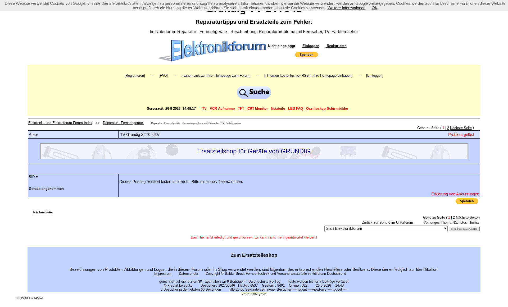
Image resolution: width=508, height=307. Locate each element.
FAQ (163, 75)
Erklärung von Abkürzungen (455, 194)
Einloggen (310, 46)
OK (375, 8)
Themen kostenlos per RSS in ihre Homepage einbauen (308, 75)
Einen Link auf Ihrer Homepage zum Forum (216, 75)
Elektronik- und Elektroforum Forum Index (60, 123)
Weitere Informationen (346, 8)
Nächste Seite (461, 128)
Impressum (162, 274)
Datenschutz (188, 274)
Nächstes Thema (465, 222)
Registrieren (336, 46)
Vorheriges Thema (437, 222)
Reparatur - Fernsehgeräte (123, 123)
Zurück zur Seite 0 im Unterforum (387, 222)
